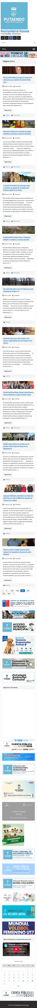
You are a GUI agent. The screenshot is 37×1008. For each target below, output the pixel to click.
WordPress (18, 1005)
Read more (8, 110)
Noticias (7, 115)
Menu (4, 49)
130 (17, 590)
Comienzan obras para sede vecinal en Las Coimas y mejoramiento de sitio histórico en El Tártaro (17, 341)
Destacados (16, 115)
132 (28, 590)
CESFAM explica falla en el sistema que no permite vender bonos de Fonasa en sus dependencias (16, 446)
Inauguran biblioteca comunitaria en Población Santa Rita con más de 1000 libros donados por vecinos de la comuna (18, 498)
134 (9, 593)
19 (14, 978)
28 (23, 981)
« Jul (18, 986)
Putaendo (18, 86)
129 (12, 590)
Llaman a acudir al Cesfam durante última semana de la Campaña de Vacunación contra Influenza (17, 552)
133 (3, 593)
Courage (26, 1005)
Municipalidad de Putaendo (15, 31)
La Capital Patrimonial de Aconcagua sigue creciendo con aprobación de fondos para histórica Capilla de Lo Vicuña (16, 188)
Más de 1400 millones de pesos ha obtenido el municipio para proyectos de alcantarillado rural (17, 80)
